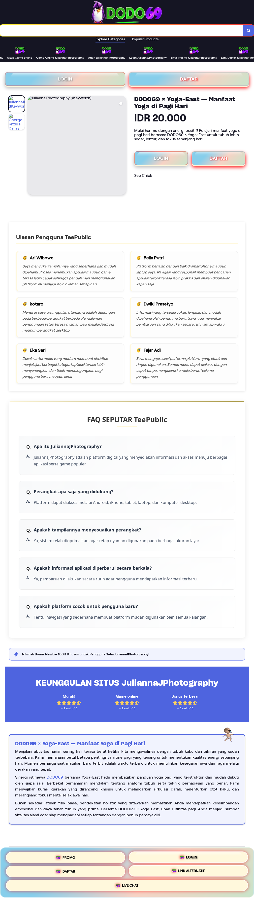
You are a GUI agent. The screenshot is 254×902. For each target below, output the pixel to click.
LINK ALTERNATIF (191, 872)
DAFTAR (189, 78)
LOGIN (65, 78)
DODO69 (55, 777)
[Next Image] (122, 146)
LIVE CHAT (130, 887)
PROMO (69, 856)
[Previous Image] (31, 146)
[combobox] (121, 30)
